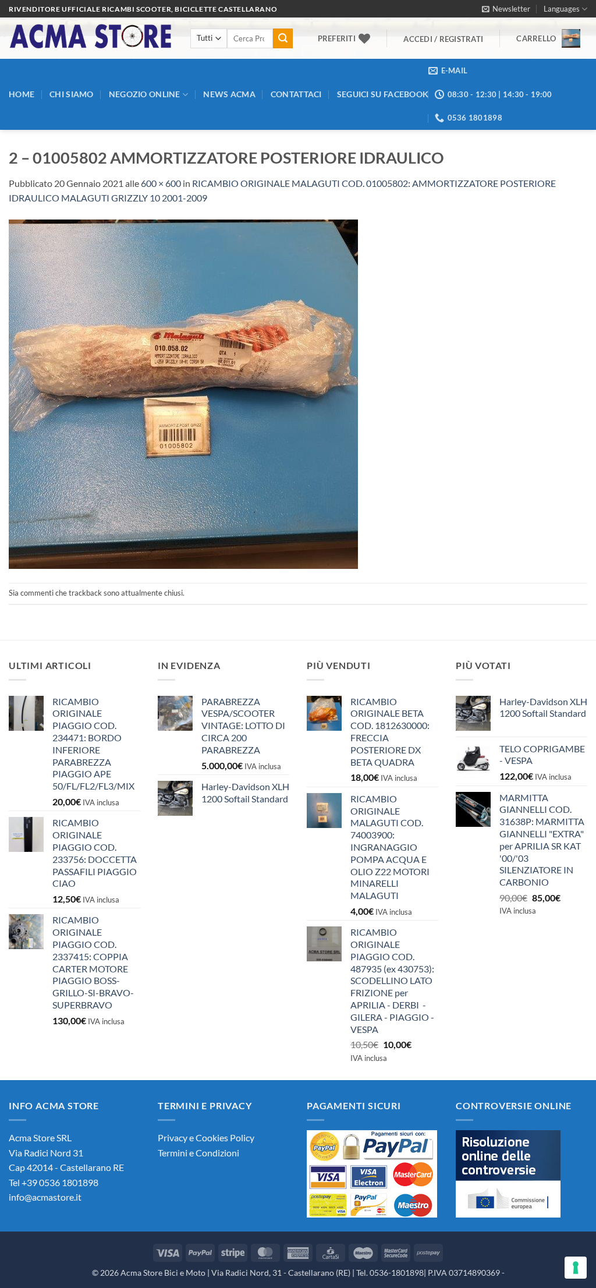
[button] (506, 8)
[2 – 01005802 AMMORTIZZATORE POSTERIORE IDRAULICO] (183, 392)
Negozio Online (144, 94)
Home (21, 94)
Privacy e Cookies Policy (206, 1137)
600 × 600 (161, 183)
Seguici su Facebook (382, 94)
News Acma (229, 94)
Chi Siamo (71, 94)
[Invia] (283, 38)
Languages (562, 8)
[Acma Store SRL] (91, 38)
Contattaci (296, 94)
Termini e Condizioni (198, 1152)
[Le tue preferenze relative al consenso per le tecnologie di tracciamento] (576, 1268)
